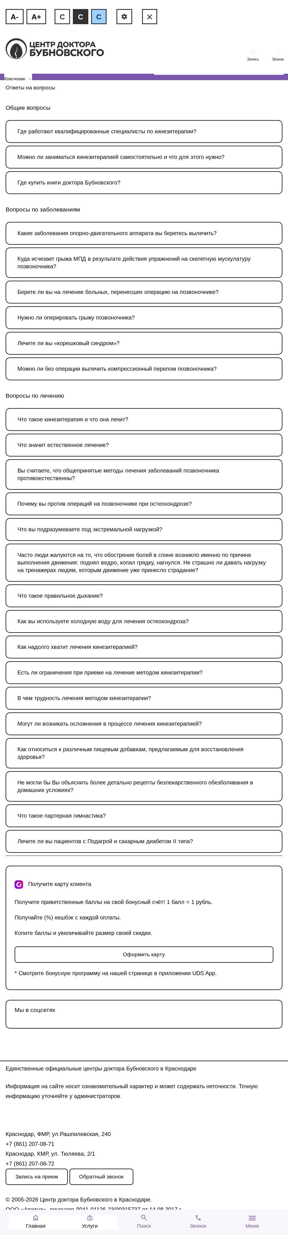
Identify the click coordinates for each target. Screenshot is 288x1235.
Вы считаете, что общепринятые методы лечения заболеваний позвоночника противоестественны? (118, 474)
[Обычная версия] (149, 16)
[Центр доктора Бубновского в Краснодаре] (64, 49)
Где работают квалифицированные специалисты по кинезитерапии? (106, 131)
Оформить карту (144, 954)
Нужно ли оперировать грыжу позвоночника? (76, 317)
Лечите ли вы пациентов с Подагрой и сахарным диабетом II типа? (105, 841)
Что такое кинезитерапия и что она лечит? (72, 419)
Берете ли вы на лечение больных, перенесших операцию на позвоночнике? (118, 292)
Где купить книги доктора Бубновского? (68, 182)
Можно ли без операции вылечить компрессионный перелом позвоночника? (117, 369)
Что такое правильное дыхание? (60, 596)
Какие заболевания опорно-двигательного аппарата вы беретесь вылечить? (117, 233)
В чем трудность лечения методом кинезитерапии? (84, 698)
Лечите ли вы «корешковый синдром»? (68, 343)
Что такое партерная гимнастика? (61, 816)
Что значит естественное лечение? (63, 445)
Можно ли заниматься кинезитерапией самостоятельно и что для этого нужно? (120, 157)
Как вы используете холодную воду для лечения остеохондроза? (103, 621)
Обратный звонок (101, 1177)
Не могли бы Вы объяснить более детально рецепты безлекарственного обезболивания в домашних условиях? (135, 786)
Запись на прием (36, 1177)
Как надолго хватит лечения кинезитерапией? (77, 647)
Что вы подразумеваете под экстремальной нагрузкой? (89, 529)
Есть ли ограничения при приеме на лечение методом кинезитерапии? (109, 672)
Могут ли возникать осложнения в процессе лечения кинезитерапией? (109, 724)
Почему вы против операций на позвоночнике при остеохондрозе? (104, 504)
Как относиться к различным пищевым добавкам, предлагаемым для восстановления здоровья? (130, 753)
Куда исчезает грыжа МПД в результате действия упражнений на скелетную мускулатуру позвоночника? (134, 262)
